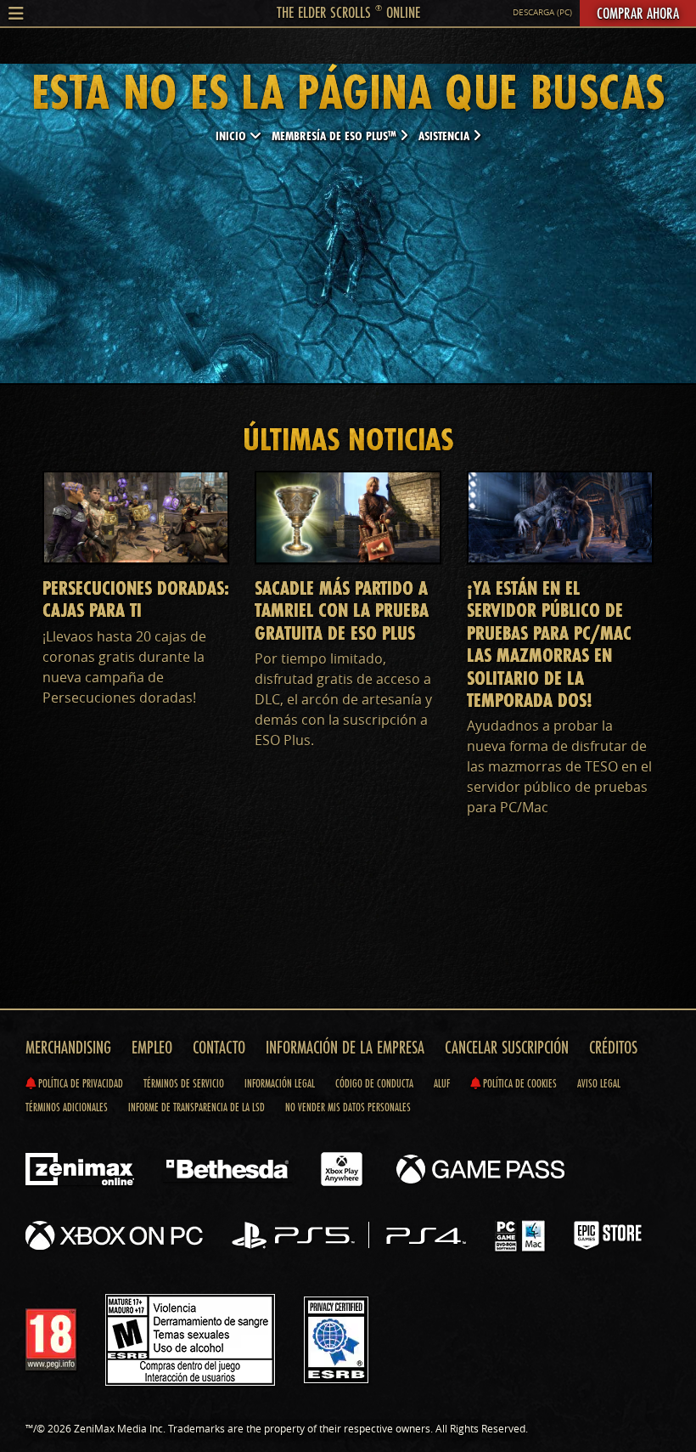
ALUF (442, 1083)
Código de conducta (374, 1083)
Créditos (613, 1047)
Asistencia (445, 135)
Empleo (152, 1047)
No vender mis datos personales (348, 1107)
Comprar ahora (638, 13)
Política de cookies (518, 1083)
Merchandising (68, 1047)
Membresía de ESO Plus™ (336, 135)
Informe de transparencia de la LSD (196, 1107)
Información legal (279, 1083)
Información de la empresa (345, 1047)
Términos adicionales (66, 1107)
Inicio (233, 135)
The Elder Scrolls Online (348, 12)
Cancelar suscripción (507, 1047)
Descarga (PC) (542, 12)
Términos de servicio (183, 1083)
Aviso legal (598, 1083)
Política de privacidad (79, 1083)
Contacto (219, 1047)
